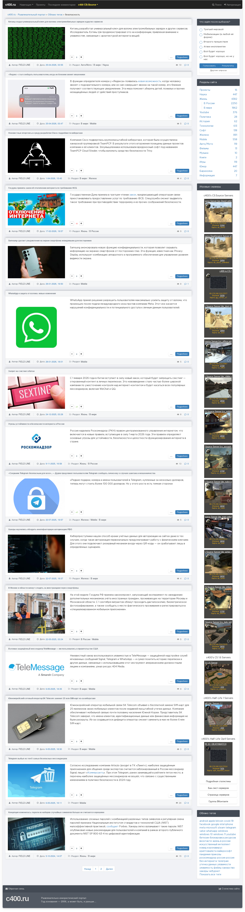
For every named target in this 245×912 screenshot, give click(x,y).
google (215, 824)
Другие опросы (218, 70)
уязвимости (224, 865)
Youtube (204, 112)
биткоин (204, 838)
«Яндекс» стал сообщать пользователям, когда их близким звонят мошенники (46, 74)
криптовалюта (208, 851)
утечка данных (208, 865)
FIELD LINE (24, 64)
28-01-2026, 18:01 (54, 361)
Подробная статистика (218, 781)
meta (203, 828)
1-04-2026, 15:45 (54, 178)
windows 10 (206, 834)
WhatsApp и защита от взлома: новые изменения (32, 293)
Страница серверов (218, 794)
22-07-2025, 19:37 (54, 578)
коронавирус (214, 848)
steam (221, 828)
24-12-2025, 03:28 (54, 414)
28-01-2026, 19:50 (54, 283)
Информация (207, 176)
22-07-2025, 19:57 (54, 519)
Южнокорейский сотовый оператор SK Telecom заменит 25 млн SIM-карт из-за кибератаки (51, 698)
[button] (88, 4)
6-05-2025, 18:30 (54, 749)
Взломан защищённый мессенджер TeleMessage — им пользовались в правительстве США (53, 648)
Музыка (204, 153)
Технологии (206, 126)
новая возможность (149, 81)
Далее (109, 868)
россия (221, 858)
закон (133, 195)
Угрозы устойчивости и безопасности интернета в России (36, 423)
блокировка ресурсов (223, 838)
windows (223, 831)
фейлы (218, 868)
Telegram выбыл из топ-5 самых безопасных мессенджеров (37, 758)
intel (222, 824)
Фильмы (204, 149)
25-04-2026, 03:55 (54, 64)
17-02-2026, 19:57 (54, 231)
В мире (97, 64)
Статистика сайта (230, 888)
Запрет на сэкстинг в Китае (21, 371)
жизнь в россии (221, 841)
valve (203, 831)
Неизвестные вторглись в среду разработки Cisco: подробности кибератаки (45, 132)
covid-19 (229, 821)
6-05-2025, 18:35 (54, 688)
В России (94, 231)
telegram (231, 828)
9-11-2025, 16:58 (54, 463)
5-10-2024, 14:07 (54, 856)
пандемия (205, 855)
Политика (205, 117)
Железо (93, 178)
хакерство (228, 868)
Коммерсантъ (96, 773)
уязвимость (206, 868)
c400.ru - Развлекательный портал (26, 14)
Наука (106, 64)
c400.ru (10, 4)
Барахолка (206, 171)
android (204, 821)
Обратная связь (16, 888)
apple (212, 821)
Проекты (40, 4)
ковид (203, 848)
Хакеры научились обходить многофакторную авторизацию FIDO (40, 529)
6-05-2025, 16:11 (54, 802)
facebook (205, 824)
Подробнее (182, 57)
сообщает (112, 827)
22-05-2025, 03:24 (54, 639)
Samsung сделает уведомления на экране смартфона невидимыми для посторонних (50, 240)
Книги (203, 158)
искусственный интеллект (215, 844)
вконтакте (206, 841)
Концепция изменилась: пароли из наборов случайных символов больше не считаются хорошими (56, 812)
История (205, 121)
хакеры (204, 871)
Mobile (93, 123)
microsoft (211, 828)
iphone (229, 824)
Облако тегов (55, 14)
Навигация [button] (25, 4)
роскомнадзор (208, 858)
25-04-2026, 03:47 (54, 123)
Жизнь (84, 231)
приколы (216, 855)
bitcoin (219, 821)
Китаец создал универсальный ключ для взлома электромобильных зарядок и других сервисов (55, 21)
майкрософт (224, 851)
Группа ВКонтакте (218, 801)
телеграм (223, 861)
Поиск (218, 4)
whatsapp (211, 831)
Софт (203, 131)
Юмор (203, 167)
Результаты (228, 66)
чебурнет (214, 871)
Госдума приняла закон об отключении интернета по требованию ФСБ (42, 187)
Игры (203, 162)
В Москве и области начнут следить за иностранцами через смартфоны (43, 587)
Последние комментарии (62, 4)
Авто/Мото (86, 64)
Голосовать (209, 66)
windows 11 (219, 834)
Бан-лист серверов (218, 787)
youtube (231, 834)
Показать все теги (210, 875)
